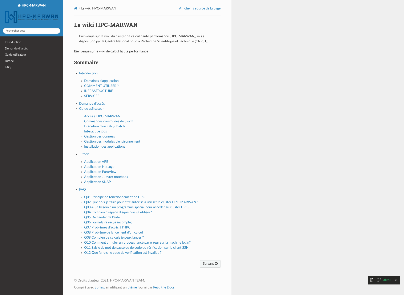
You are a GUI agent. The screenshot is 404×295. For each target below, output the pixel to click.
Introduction (13, 42)
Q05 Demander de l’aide (102, 217)
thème (132, 287)
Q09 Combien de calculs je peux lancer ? (114, 237)
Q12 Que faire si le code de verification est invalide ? (123, 252)
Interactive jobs (95, 131)
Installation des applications (104, 146)
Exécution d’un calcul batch (104, 126)
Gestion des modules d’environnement (112, 141)
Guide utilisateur (15, 54)
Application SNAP (97, 182)
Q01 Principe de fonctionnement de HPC (114, 197)
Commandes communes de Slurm (108, 121)
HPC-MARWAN (33, 5)
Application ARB (96, 161)
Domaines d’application (101, 81)
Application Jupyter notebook (106, 177)
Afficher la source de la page (200, 8)
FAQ (8, 67)
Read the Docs (163, 287)
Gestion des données (99, 136)
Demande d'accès (16, 48)
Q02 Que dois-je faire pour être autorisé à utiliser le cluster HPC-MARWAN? (141, 202)
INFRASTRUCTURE (98, 91)
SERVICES (91, 96)
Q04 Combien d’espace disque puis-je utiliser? (118, 212)
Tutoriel (9, 61)
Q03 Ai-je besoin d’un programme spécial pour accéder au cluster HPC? (136, 207)
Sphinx (100, 287)
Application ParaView (100, 172)
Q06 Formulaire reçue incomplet (108, 222)
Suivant (209, 263)
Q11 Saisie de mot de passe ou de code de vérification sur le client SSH (136, 247)
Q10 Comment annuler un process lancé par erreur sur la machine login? (137, 242)
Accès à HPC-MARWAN (102, 116)
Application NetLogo (99, 166)
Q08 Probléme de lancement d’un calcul (113, 232)
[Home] (75, 8)
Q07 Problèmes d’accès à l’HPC (107, 227)
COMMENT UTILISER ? (101, 86)
